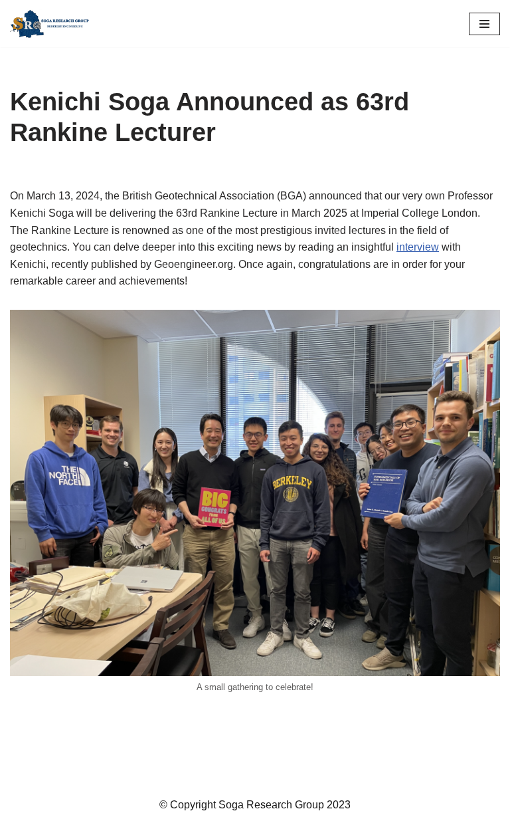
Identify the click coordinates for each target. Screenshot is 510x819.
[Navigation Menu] (484, 24)
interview (417, 247)
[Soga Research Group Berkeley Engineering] (53, 23)
